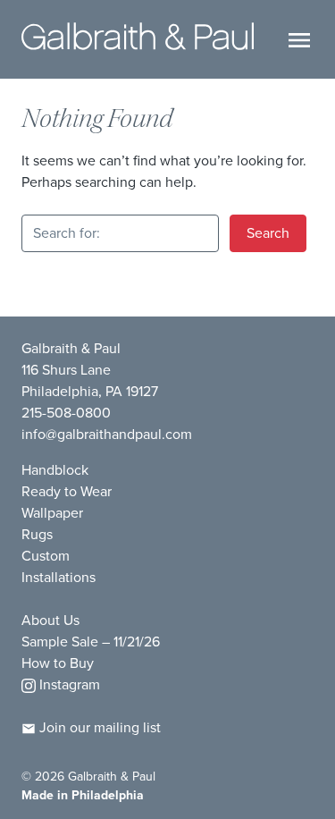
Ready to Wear (66, 491)
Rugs (37, 534)
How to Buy (57, 663)
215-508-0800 (66, 412)
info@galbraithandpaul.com (106, 434)
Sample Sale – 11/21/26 (90, 641)
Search (268, 233)
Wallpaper (52, 512)
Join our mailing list (98, 727)
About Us (50, 620)
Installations (58, 577)
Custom (45, 555)
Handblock (54, 470)
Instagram (68, 684)
